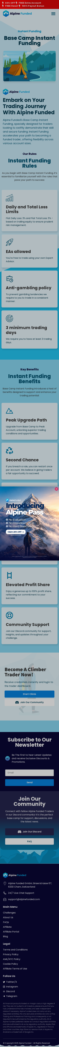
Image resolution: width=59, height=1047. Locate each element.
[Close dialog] (56, 489)
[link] (29, 524)
